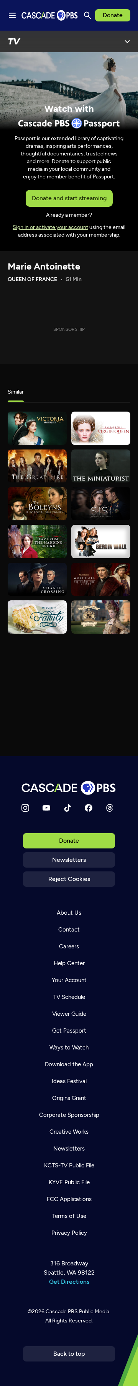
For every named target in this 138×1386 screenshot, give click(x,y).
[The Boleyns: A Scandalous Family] (37, 503)
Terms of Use (69, 1216)
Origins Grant (69, 1098)
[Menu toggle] (12, 15)
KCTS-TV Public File (69, 1165)
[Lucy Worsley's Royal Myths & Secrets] (100, 617)
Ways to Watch (69, 1047)
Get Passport (69, 1030)
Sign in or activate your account (50, 227)
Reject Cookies (69, 879)
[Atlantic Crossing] (37, 579)
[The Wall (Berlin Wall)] (100, 541)
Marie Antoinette (44, 266)
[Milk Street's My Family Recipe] (37, 617)
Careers (69, 946)
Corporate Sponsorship (69, 1114)
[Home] (69, 788)
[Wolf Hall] (100, 579)
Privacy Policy (69, 1232)
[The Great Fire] (37, 466)
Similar (16, 392)
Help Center (69, 963)
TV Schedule (69, 997)
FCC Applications (69, 1199)
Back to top (69, 1353)
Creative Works (69, 1131)
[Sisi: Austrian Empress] (100, 503)
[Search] (87, 15)
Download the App (69, 1064)
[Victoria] (37, 428)
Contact (69, 929)
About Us (69, 912)
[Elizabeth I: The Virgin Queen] (100, 428)
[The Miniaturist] (100, 466)
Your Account (69, 980)
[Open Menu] (127, 41)
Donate (113, 15)
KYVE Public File (69, 1182)
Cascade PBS (62, 1311)
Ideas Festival (69, 1081)
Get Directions (69, 1281)
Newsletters (69, 859)
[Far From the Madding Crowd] (37, 541)
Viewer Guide (69, 1013)
